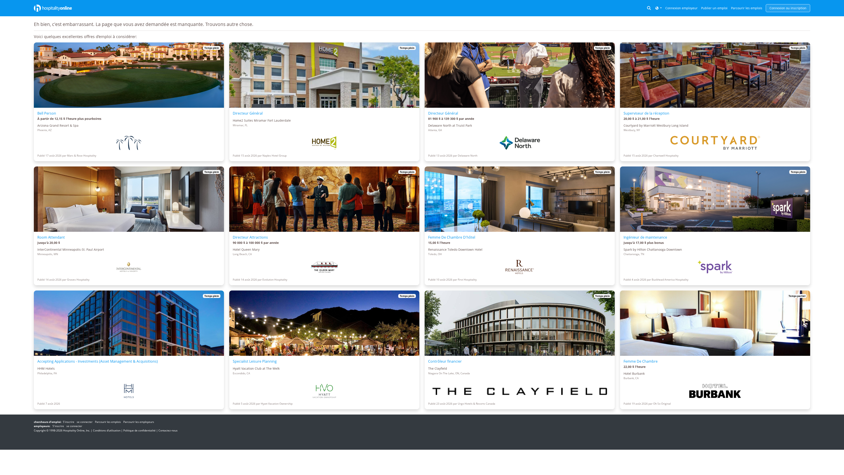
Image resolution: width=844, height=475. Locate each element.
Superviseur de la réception (646, 113)
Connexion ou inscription (787, 8)
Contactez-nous (168, 430)
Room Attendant (51, 237)
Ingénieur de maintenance (645, 237)
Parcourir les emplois (746, 8)
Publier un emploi (714, 8)
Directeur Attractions (250, 237)
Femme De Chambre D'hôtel (451, 237)
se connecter (85, 422)
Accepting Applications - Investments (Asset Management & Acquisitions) (97, 361)
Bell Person (46, 113)
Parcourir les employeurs (138, 422)
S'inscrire (68, 422)
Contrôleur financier (445, 361)
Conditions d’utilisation (106, 430)
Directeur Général (248, 113)
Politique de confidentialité (139, 430)
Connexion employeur (681, 8)
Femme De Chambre (641, 361)
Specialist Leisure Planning (255, 361)
